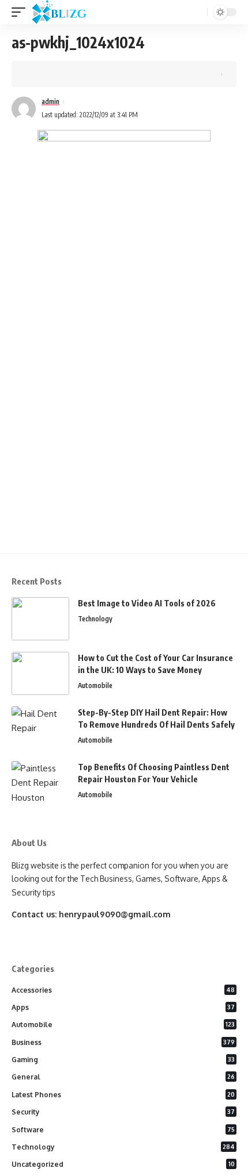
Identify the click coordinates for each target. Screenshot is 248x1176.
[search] (197, 12)
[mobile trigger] (21, 12)
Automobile (95, 685)
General (123, 1077)
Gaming (123, 1059)
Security (123, 1112)
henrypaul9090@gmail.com (115, 914)
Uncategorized (123, 1164)
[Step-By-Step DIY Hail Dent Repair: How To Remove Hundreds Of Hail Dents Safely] (40, 728)
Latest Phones (123, 1094)
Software (123, 1129)
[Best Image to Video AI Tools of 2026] (40, 618)
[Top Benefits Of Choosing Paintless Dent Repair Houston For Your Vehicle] (40, 782)
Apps (123, 1007)
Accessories (123, 990)
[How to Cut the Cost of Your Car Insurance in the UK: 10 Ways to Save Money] (40, 673)
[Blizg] (67, 12)
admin (50, 101)
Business (123, 1042)
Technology (95, 618)
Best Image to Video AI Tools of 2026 (147, 603)
